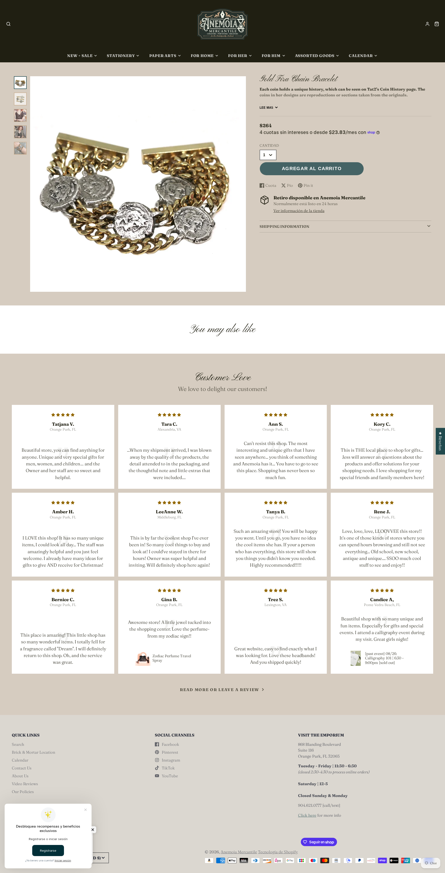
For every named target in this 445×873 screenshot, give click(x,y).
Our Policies (23, 791)
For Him (271, 55)
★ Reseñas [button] (440, 441)
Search (18, 744)
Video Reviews (25, 783)
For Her (237, 55)
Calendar (361, 55)
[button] (92, 829)
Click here (307, 815)
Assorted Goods (314, 55)
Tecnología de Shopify (278, 851)
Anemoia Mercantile (239, 851)
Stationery (121, 55)
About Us (20, 775)
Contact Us (22, 767)
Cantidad (269, 145)
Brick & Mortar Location (33, 752)
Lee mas (266, 107)
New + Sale (79, 55)
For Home (202, 55)
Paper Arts (162, 55)
